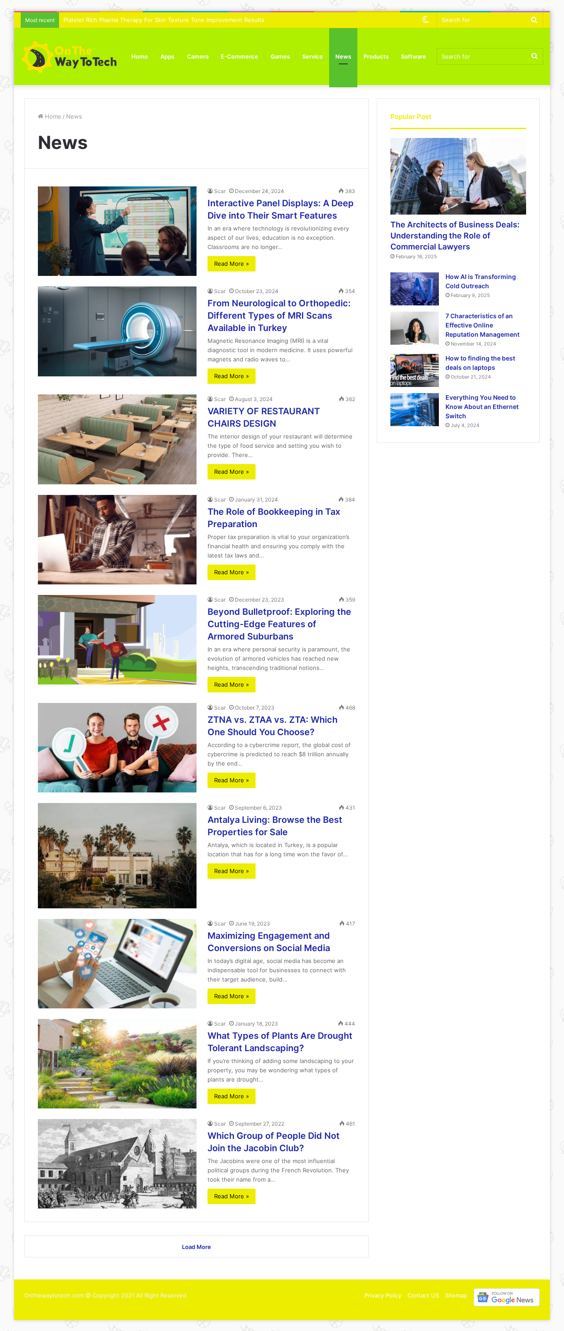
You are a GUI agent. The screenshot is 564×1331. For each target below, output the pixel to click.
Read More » (231, 263)
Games (280, 56)
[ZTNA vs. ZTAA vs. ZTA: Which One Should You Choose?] (117, 747)
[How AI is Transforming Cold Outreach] (414, 288)
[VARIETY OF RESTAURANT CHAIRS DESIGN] (117, 439)
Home (139, 56)
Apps (167, 56)
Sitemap (456, 1295)
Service (312, 56)
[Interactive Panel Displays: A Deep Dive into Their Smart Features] (117, 231)
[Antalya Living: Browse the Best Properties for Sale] (117, 856)
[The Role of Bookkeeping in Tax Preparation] (117, 539)
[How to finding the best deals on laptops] (414, 370)
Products (376, 56)
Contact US (423, 1295)
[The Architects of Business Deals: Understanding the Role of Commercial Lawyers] (458, 176)
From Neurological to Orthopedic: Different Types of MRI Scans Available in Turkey (279, 315)
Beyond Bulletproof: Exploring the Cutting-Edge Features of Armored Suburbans (279, 624)
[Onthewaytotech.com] (69, 56)
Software (413, 56)
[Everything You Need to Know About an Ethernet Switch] (414, 409)
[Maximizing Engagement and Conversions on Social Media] (117, 963)
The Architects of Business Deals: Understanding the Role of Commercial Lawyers (454, 235)
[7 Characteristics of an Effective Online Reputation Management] (414, 328)
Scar (220, 191)
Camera (197, 56)
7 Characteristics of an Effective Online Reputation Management (482, 325)
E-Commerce (239, 56)
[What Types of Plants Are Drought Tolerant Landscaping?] (117, 1063)
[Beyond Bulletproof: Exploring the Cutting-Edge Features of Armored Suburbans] (117, 639)
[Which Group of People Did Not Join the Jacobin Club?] (117, 1163)
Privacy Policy (382, 1295)
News (343, 56)
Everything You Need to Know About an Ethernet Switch (482, 407)
